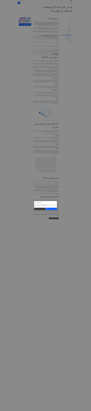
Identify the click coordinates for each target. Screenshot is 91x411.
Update (47, 208)
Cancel (35, 208)
